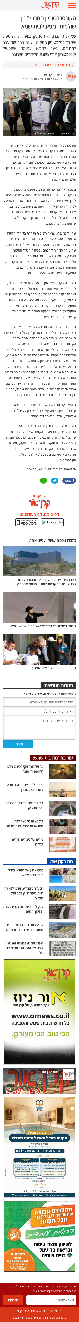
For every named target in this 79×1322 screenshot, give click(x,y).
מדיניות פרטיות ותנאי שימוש (46, 1311)
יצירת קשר (23, 1311)
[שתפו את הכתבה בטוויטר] (54, 481)
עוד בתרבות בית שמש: (53, 758)
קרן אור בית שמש (31, 1317)
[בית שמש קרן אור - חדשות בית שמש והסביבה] (33, 5)
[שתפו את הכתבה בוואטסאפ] (43, 481)
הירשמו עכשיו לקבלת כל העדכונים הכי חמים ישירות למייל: (43, 1286)
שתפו (68, 480)
